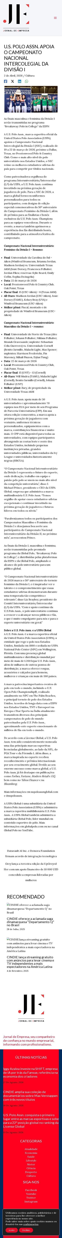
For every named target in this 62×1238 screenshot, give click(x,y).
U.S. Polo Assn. (15, 134)
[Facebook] (5, 81)
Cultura (29, 75)
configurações (30, 1224)
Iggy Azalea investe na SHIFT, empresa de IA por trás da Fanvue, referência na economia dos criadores (30, 1072)
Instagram (31, 1201)
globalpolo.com (34, 826)
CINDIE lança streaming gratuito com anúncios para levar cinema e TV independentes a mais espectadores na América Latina (30, 961)
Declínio (26, 1230)
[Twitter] (12, 81)
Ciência (31, 1168)
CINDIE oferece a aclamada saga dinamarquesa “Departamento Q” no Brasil (30, 922)
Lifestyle (31, 1160)
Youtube (31, 1193)
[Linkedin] (19, 81)
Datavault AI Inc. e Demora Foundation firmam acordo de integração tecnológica (31, 851)
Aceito (12, 1230)
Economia (31, 1152)
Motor (31, 1164)
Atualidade (31, 1149)
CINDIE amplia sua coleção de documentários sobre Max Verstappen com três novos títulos (30, 1095)
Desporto (31, 1172)
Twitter (31, 1197)
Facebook (31, 1190)
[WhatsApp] (26, 81)
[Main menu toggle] (55, 17)
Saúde (31, 1156)
